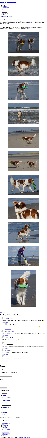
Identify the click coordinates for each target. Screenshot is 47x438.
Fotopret (4, 10)
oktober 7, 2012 (9, 318)
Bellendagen (4, 12)
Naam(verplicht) (3, 369)
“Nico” (31, 22)
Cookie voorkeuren (19, 437)
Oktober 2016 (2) (5, 432)
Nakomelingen (5, 13)
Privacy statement (27, 437)
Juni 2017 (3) (5, 425)
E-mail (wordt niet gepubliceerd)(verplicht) (8, 372)
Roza (1, 27)
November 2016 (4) (6, 430)
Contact (3, 14)
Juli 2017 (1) (4, 424)
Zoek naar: (2, 417)
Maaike (6, 337)
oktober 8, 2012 (11, 337)
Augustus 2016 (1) (6, 434)
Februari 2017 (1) (5, 427)
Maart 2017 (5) (5, 426)
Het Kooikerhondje (6, 7)
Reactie (1, 379)
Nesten (3, 9)
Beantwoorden (5, 322)
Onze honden (5, 8)
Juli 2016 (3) (4, 435)
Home (3, 5)
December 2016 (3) (6, 429)
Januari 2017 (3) (5, 428)
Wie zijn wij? (5, 6)
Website (1, 375)
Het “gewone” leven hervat (6, 16)
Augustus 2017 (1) (6, 423)
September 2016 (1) (6, 433)
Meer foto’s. (2, 312)
